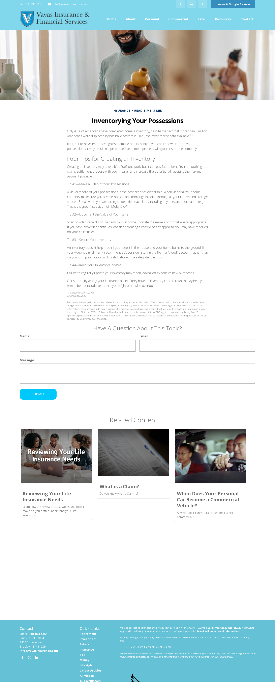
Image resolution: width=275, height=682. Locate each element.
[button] (111, 19)
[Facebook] (202, 4)
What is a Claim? (119, 486)
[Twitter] (180, 4)
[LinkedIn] (191, 4)
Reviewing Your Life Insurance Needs (47, 496)
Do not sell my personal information (217, 630)
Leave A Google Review (233, 4)
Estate (84, 644)
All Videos (87, 676)
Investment (88, 639)
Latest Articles (90, 670)
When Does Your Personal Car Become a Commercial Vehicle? (208, 499)
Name (25, 336)
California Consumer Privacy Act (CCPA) (231, 627)
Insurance (87, 649)
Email (144, 336)
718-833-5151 (34, 4)
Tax (82, 655)
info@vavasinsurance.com (70, 4)
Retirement (88, 634)
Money (84, 660)
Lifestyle (86, 665)
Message (27, 360)
